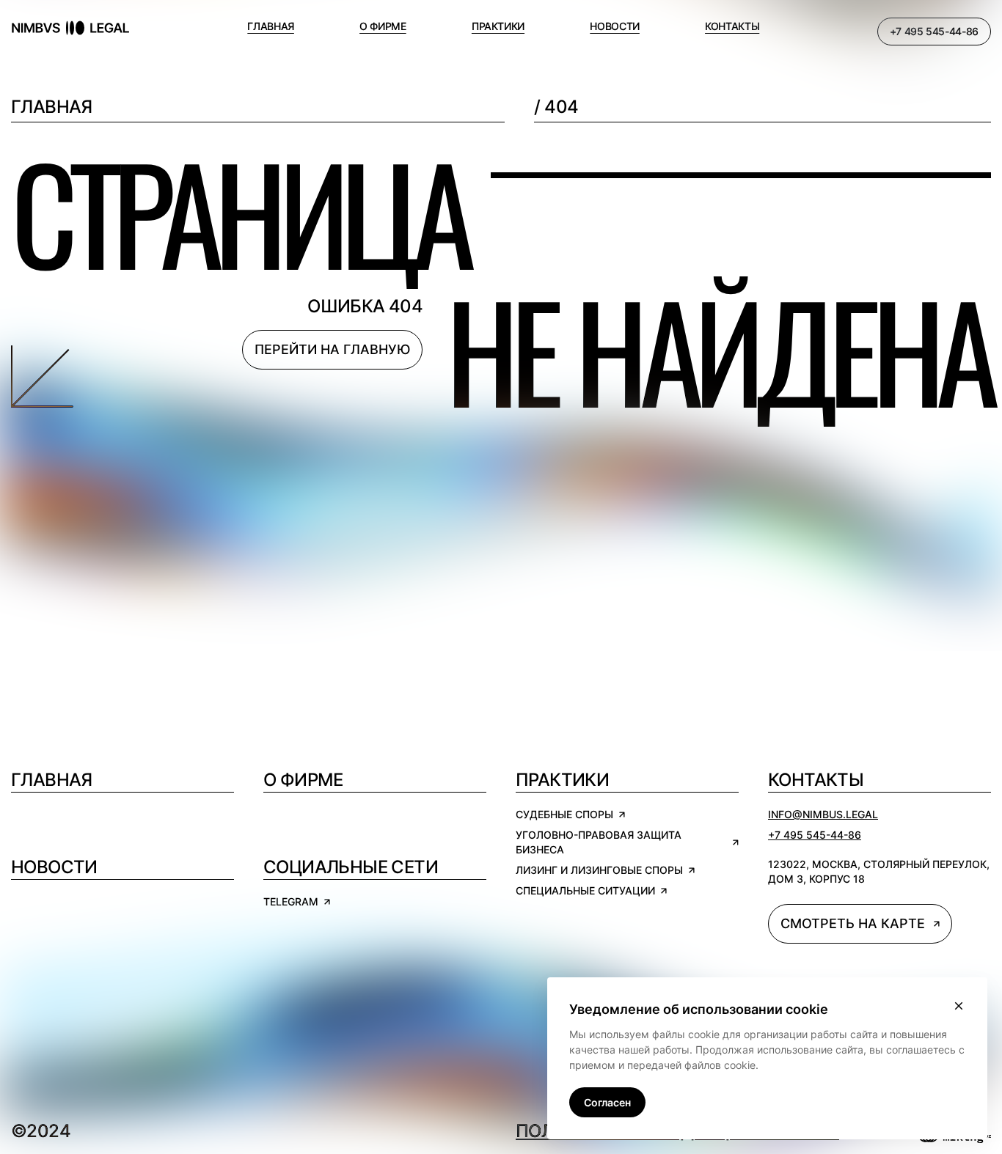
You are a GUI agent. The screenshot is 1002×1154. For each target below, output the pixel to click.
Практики (562, 779)
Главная (51, 106)
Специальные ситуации (585, 890)
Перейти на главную (332, 349)
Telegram (290, 901)
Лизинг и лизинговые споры (599, 870)
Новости (54, 867)
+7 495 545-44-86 (934, 31)
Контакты (815, 779)
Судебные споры (564, 814)
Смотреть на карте (852, 923)
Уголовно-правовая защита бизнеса (598, 842)
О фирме (303, 779)
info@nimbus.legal (823, 814)
